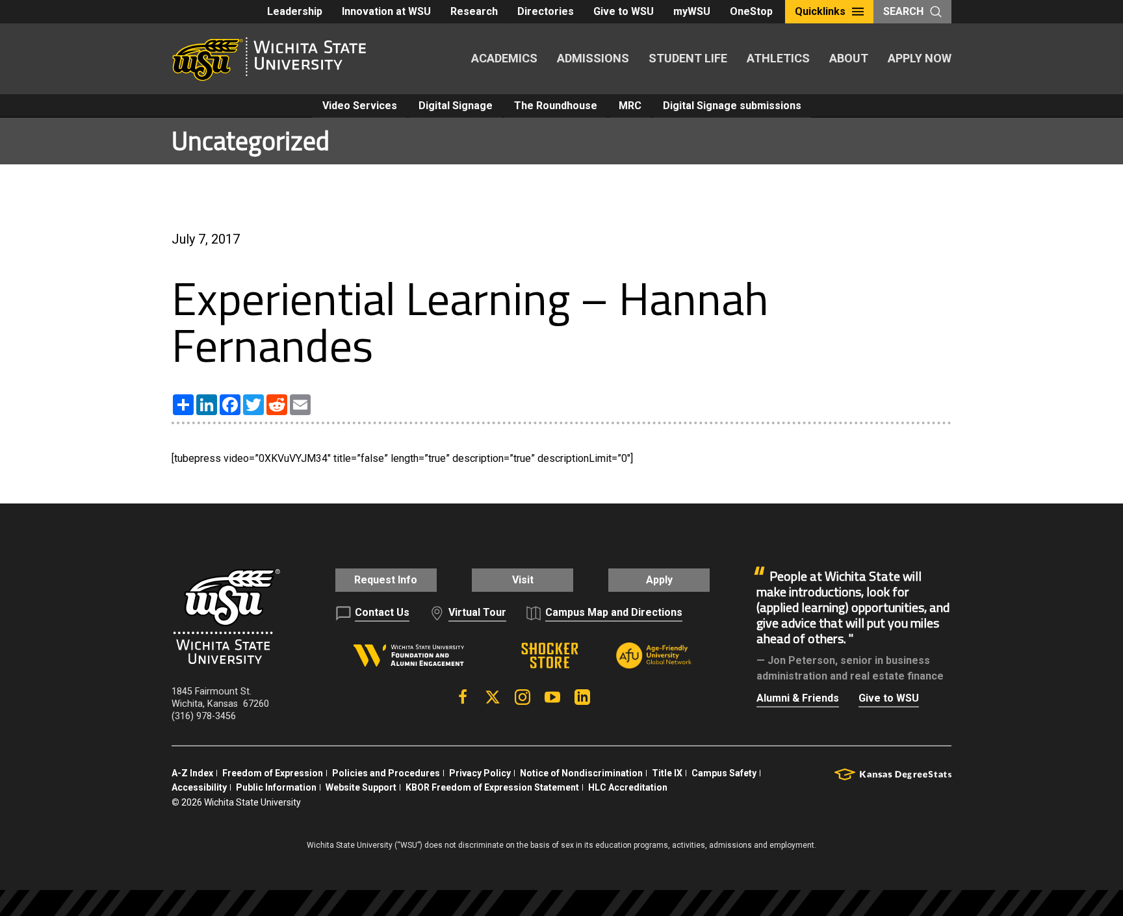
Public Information (276, 787)
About (848, 58)
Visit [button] (523, 580)
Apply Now (919, 58)
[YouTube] (552, 697)
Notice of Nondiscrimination (581, 773)
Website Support (361, 787)
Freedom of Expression (272, 773)
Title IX (667, 773)
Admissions (593, 58)
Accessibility (199, 787)
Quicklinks (820, 11)
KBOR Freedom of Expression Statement (492, 787)
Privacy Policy (480, 773)
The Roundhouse (555, 105)
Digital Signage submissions (732, 105)
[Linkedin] (582, 697)
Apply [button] (659, 580)
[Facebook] (463, 697)
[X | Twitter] (492, 697)
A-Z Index (192, 773)
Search (903, 11)
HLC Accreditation (627, 787)
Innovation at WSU (386, 11)
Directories (545, 11)
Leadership (294, 11)
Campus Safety (723, 773)
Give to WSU (623, 11)
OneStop (751, 11)
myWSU (691, 11)
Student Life (688, 58)
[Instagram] (522, 697)
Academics (504, 58)
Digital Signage (456, 105)
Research (474, 11)
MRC (630, 105)
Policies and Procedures (386, 773)
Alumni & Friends (797, 698)
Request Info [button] (385, 580)
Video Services (359, 105)
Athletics (778, 58)
